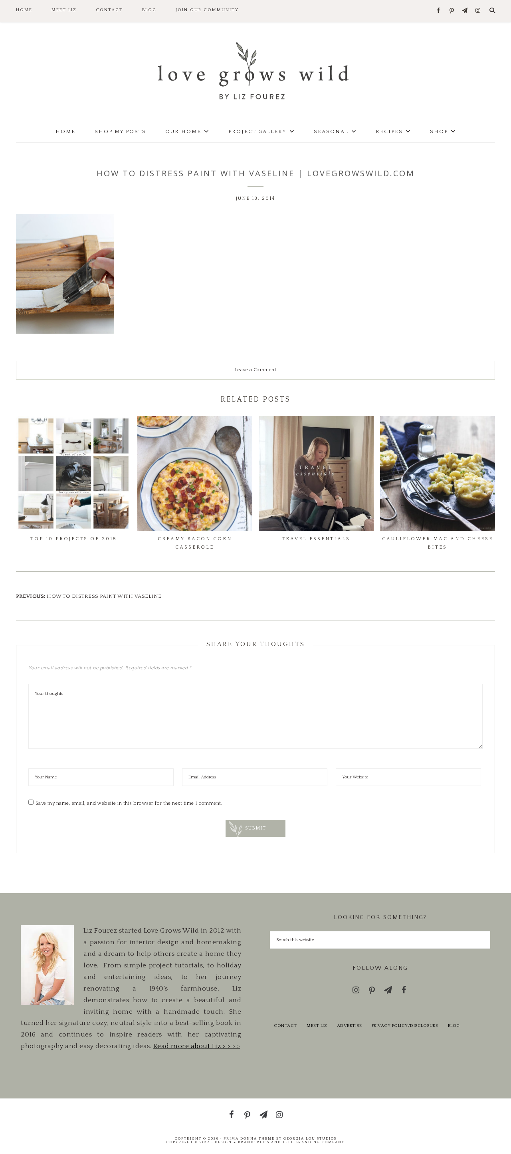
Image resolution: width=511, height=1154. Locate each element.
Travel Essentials (316, 538)
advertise (349, 1025)
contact (285, 1025)
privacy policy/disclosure (405, 1025)
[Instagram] (478, 11)
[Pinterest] (451, 11)
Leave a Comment (256, 369)
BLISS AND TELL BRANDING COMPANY (301, 1142)
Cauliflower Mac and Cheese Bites (437, 542)
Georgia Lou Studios (310, 1138)
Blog (454, 1025)
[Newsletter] (464, 11)
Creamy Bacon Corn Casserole (195, 542)
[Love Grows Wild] (255, 70)
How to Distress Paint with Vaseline (104, 596)
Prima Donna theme (249, 1138)
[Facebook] (438, 11)
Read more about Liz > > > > (196, 1046)
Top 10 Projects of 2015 (73, 538)
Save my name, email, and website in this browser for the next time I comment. (129, 803)
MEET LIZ (317, 1025)
